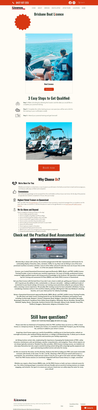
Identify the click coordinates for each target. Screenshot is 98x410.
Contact (71, 406)
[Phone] (13, 3)
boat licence (68, 204)
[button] (82, 2)
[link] (49, 84)
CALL (65, 321)
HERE (52, 321)
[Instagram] (73, 2)
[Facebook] (70, 2)
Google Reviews (33, 202)
